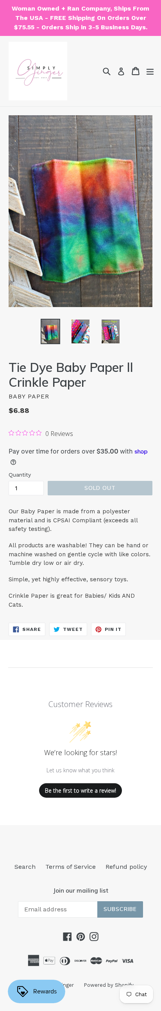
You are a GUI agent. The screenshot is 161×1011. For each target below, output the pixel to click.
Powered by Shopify (109, 985)
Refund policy (126, 866)
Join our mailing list (80, 890)
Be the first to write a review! (80, 790)
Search (25, 866)
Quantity (20, 475)
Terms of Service (70, 866)
